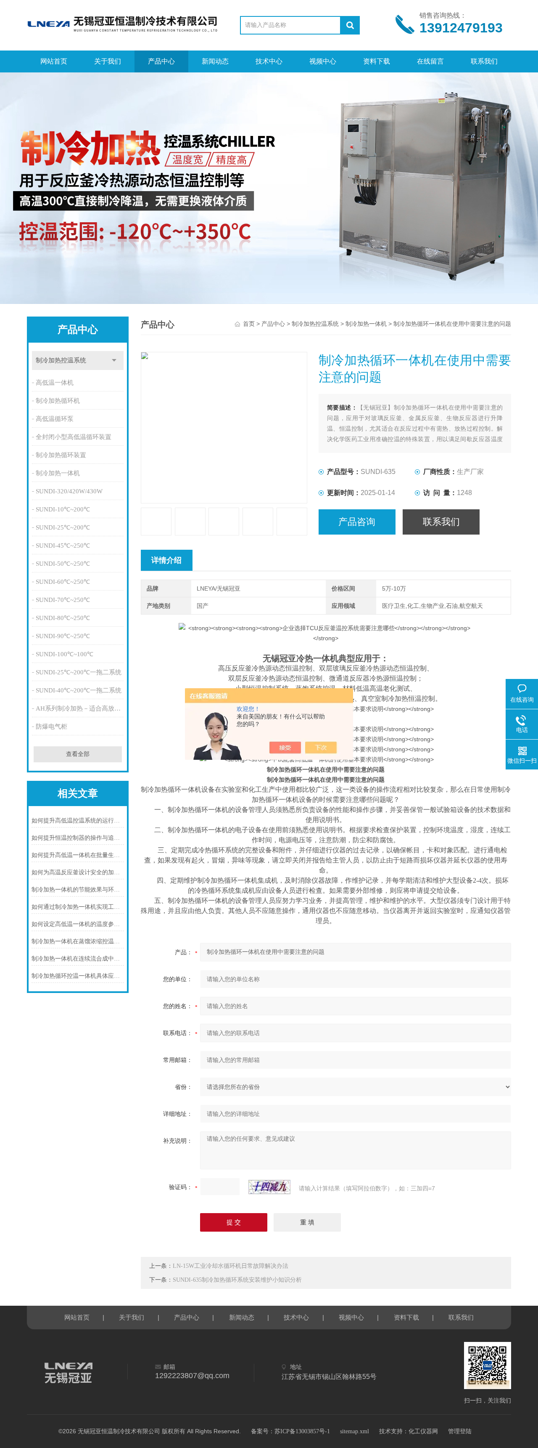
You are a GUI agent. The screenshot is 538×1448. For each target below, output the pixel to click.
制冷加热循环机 (58, 400)
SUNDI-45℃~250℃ (63, 545)
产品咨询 (356, 521)
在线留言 (430, 61)
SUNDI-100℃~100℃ (64, 654)
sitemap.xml (354, 1431)
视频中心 (322, 61)
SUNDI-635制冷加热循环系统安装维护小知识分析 (237, 1280)
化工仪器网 (423, 1431)
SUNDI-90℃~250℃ (63, 636)
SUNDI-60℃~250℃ (63, 581)
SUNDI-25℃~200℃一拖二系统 (78, 672)
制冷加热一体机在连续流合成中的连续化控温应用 (78, 959)
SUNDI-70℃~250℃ (63, 599)
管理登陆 (460, 1431)
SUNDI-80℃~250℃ (63, 618)
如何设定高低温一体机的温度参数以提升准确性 (78, 924)
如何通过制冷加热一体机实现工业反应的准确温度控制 (78, 907)
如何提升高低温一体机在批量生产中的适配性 (78, 855)
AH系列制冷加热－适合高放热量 (80, 708)
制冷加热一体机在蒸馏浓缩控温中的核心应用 (78, 941)
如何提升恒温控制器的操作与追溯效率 (78, 838)
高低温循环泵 (55, 418)
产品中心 (161, 61)
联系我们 (484, 61)
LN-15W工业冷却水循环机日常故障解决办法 (230, 1266)
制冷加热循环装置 (61, 455)
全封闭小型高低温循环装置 (73, 437)
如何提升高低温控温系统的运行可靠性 (78, 820)
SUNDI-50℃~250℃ (63, 563)
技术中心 (269, 61)
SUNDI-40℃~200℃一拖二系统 (78, 690)
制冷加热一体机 (58, 473)
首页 (249, 324)
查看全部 (78, 754)
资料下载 (376, 61)
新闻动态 (215, 61)
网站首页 (53, 61)
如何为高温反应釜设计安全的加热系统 (78, 872)
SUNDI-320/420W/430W (69, 491)
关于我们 (107, 61)
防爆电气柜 (51, 726)
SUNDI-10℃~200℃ (63, 509)
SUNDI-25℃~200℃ (63, 527)
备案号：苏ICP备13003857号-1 (290, 1431)
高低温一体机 (55, 382)
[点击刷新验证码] (269, 1187)
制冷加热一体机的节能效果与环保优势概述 (78, 889)
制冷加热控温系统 (61, 360)
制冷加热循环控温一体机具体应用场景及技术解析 (78, 976)
